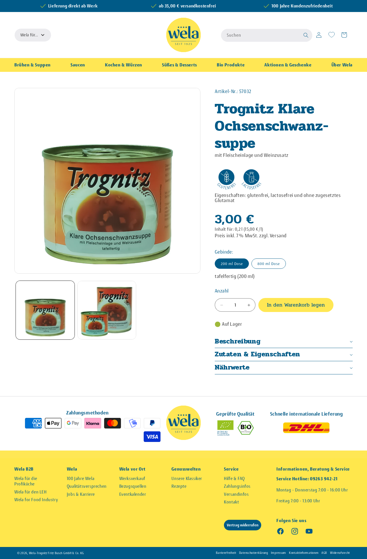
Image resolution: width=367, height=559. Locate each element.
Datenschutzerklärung (253, 553)
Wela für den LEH (30, 492)
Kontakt (231, 502)
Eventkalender (132, 494)
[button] (306, 35)
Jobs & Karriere (81, 494)
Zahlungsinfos (237, 486)
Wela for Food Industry (36, 499)
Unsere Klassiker (186, 478)
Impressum (278, 553)
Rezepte (178, 486)
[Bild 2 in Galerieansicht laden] (106, 310)
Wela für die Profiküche (25, 481)
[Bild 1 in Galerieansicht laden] (45, 310)
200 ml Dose (232, 263)
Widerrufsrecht (340, 553)
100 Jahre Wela (80, 478)
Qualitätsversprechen (87, 486)
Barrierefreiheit (226, 553)
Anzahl (222, 291)
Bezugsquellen (133, 486)
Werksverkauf (132, 478)
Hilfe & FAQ (234, 478)
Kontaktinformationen (304, 553)
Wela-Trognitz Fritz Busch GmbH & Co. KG (56, 553)
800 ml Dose (268, 263)
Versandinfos (236, 494)
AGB (324, 553)
